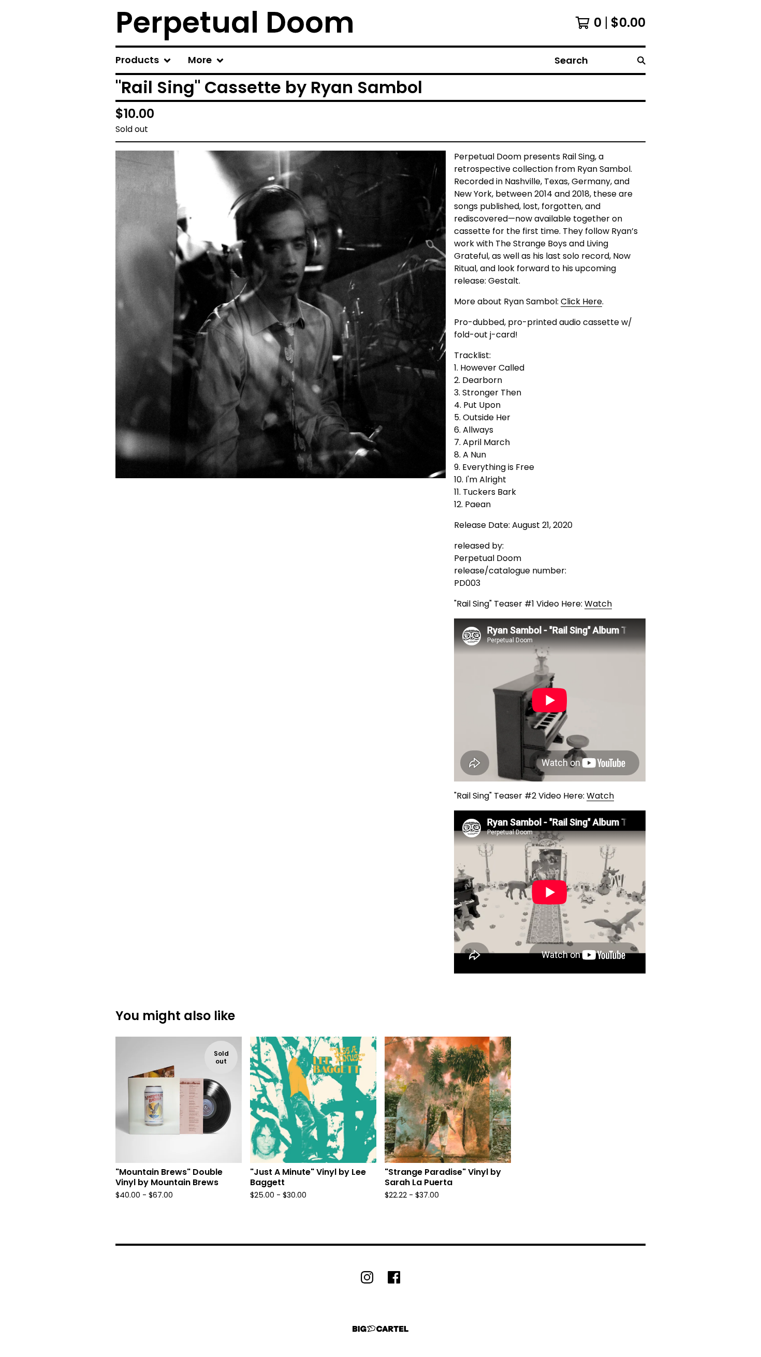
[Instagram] (367, 1277)
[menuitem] (143, 60)
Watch (598, 604)
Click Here (581, 301)
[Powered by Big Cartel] (380, 1328)
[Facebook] (394, 1277)
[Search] (641, 60)
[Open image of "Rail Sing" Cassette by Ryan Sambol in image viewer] (280, 314)
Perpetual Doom (235, 22)
